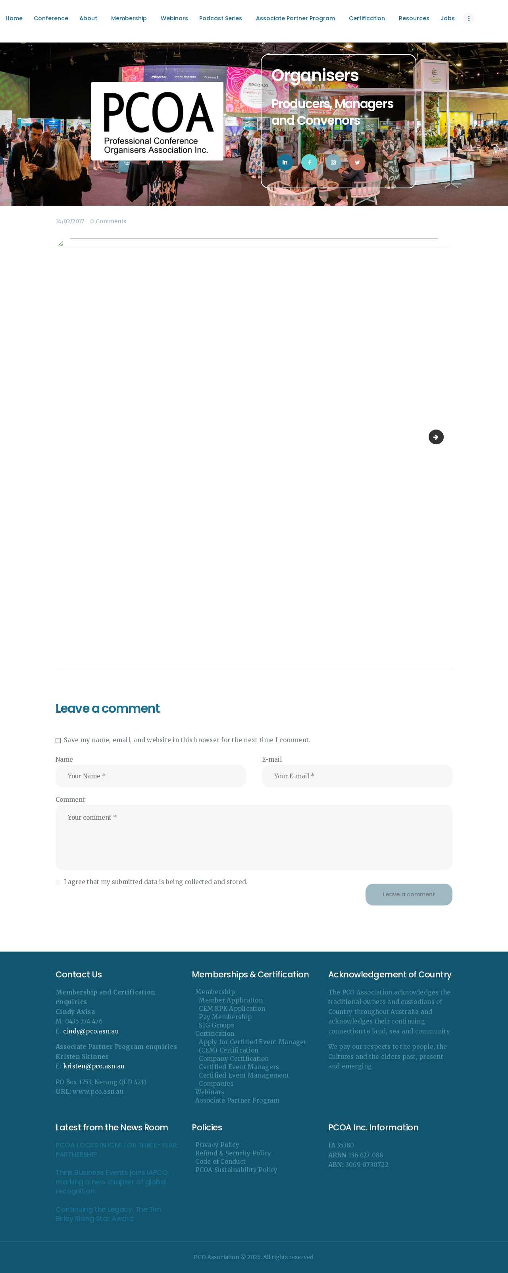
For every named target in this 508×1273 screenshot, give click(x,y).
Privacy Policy (217, 1145)
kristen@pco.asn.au (94, 1066)
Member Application (231, 1000)
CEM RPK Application (232, 1008)
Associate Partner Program (237, 1100)
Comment (70, 799)
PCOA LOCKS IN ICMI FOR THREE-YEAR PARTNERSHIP (116, 1150)
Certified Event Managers (239, 1067)
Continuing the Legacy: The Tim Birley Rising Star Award (109, 1214)
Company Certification (234, 1058)
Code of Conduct (220, 1161)
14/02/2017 (70, 221)
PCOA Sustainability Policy (236, 1170)
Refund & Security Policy (233, 1153)
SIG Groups (216, 1025)
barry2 (441, 437)
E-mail (272, 759)
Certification (214, 1033)
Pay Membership (225, 1017)
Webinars (209, 1092)
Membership (215, 992)
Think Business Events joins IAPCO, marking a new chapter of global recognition (112, 1182)
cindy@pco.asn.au (91, 1031)
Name (64, 759)
